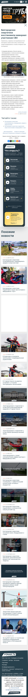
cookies (16, 673)
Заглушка (16, 660)
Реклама (4, 665)
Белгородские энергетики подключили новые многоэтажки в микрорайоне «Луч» (15, 126)
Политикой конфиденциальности (13, 689)
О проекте (5, 660)
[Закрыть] (25, 25)
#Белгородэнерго (8, 131)
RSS (3, 658)
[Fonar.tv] (4, 2)
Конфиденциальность (8, 667)
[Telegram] (15, 141)
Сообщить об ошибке (17, 658)
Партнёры (5, 662)
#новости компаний (19, 131)
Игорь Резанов (22, 112)
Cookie (20, 678)
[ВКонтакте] (8, 141)
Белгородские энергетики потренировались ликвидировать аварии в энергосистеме (15, 123)
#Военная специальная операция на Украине (14, 133)
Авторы (11, 660)
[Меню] (26, 2)
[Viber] (19, 141)
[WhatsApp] (13, 141)
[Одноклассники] (17, 141)
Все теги (7, 658)
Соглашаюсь (14, 692)
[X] (11, 141)
